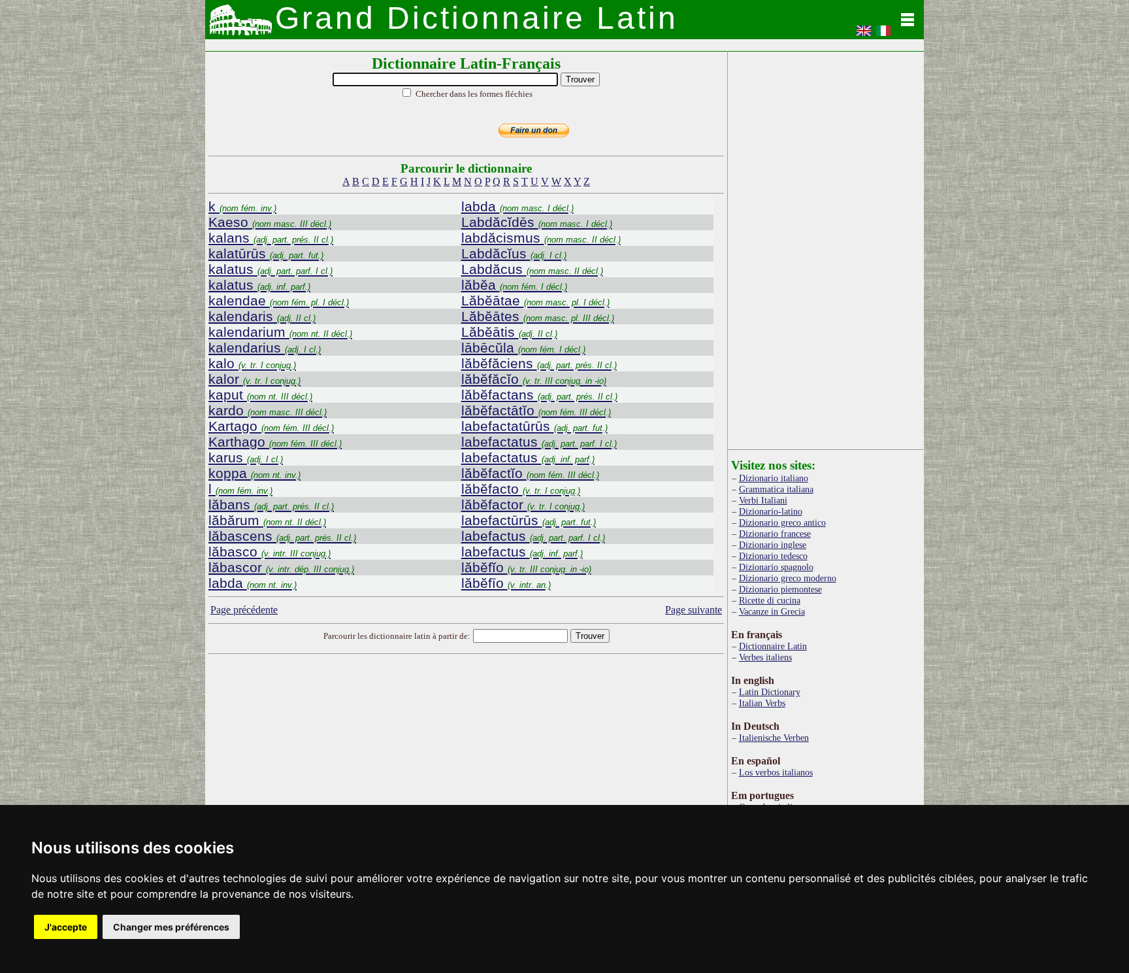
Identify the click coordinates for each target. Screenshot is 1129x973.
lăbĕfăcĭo (533, 378)
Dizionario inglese (772, 544)
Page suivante (693, 609)
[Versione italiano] (883, 35)
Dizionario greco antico (782, 522)
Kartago (271, 426)
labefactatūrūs (534, 426)
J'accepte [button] (65, 926)
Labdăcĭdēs (536, 222)
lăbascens (282, 535)
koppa (254, 473)
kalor (254, 378)
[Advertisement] (466, 762)
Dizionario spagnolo (776, 567)
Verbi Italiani (763, 500)
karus (245, 457)
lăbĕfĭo (526, 567)
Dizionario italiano (773, 478)
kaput (260, 394)
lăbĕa (514, 284)
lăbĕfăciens (539, 363)
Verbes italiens (765, 657)
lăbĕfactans (539, 394)
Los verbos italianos (776, 772)
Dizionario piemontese (780, 589)
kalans (270, 237)
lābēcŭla (523, 347)
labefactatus (539, 441)
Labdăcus (532, 269)
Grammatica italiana (776, 489)
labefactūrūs (528, 520)
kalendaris (262, 316)
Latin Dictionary (769, 692)
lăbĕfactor (523, 504)
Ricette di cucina (769, 600)
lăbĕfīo (506, 582)
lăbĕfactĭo (530, 473)
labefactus (533, 535)
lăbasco (269, 551)
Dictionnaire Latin (773, 646)
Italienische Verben (774, 737)
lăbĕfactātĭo (536, 410)
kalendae (278, 300)
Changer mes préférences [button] (171, 926)
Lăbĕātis (509, 331)
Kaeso (269, 222)
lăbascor (281, 567)
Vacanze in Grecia (772, 611)
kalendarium (280, 331)
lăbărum (267, 520)
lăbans (271, 504)
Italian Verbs (762, 703)
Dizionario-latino (770, 511)
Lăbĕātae (535, 300)
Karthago (275, 441)
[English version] (864, 35)
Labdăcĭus (513, 253)
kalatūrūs (265, 253)
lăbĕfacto (520, 488)
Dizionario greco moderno (787, 578)
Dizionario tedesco (773, 556)
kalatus (270, 269)
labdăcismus (541, 237)
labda (252, 582)
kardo (267, 410)
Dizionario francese (775, 533)
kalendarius (264, 347)
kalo (252, 363)
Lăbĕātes (537, 316)
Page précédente (244, 609)
